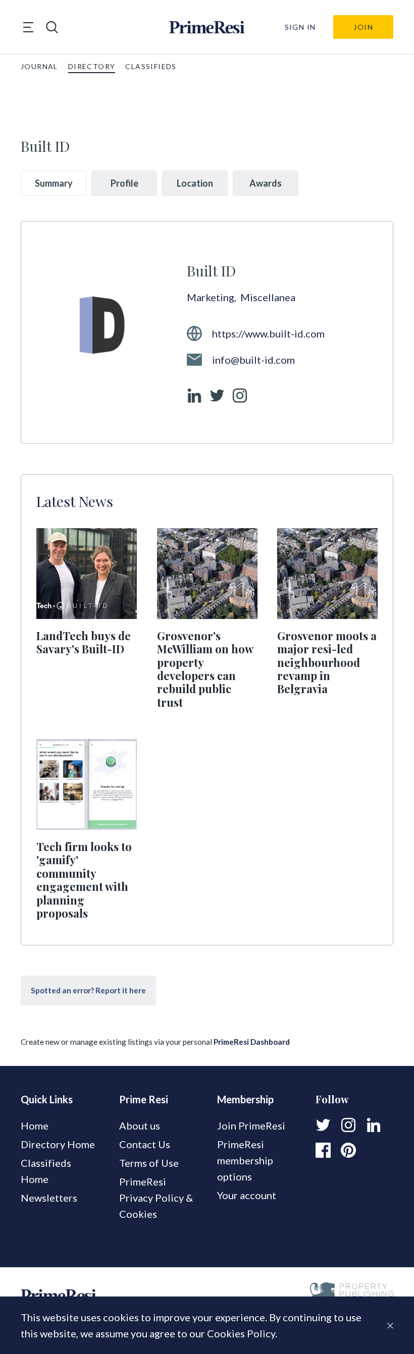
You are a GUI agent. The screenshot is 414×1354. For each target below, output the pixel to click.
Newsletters (49, 1198)
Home (34, 1125)
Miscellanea (267, 297)
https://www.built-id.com (268, 333)
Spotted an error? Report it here (88, 990)
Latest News (74, 501)
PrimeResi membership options (245, 1160)
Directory (92, 66)
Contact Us (144, 1144)
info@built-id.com (253, 360)
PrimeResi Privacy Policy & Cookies (156, 1197)
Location (195, 183)
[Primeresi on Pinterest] (348, 1150)
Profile (124, 183)
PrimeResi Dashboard (252, 1041)
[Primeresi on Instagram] (348, 1125)
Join (363, 27)
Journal (39, 66)
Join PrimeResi (251, 1125)
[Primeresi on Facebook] (323, 1150)
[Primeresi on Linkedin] (373, 1125)
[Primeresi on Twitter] (323, 1125)
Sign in (300, 27)
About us (139, 1125)
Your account (246, 1195)
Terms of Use (149, 1163)
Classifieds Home (46, 1171)
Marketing (212, 297)
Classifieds (150, 66)
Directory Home (58, 1144)
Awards (265, 183)
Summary (54, 183)
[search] (52, 27)
